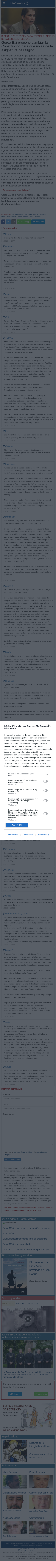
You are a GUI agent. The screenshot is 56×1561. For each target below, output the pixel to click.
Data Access (28, 835)
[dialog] (28, 780)
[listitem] (28, 775)
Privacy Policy (43, 835)
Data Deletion (12, 835)
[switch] (45, 781)
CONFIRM (17, 825)
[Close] (50, 726)
